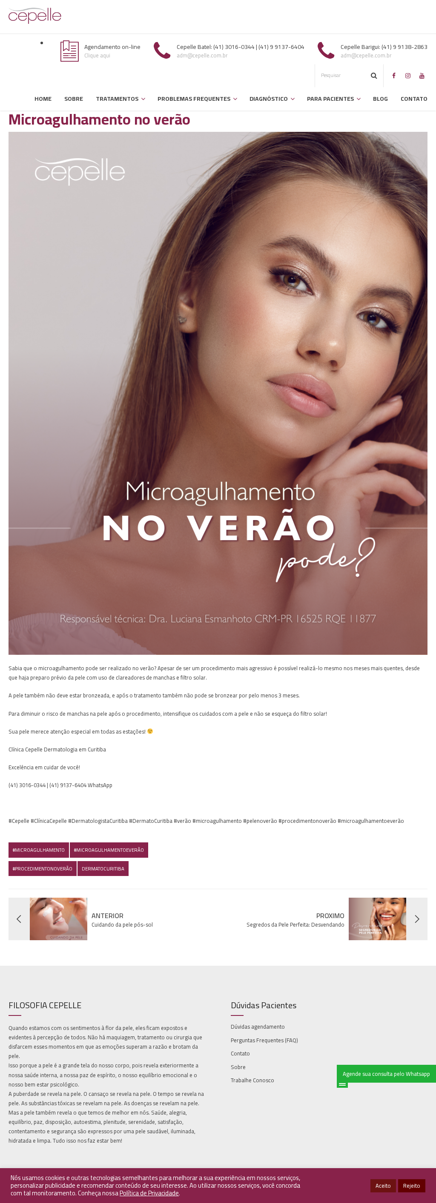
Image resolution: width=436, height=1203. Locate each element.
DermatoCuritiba (103, 868)
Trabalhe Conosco (252, 1080)
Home (43, 98)
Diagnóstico (269, 98)
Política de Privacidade (149, 1193)
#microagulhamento (39, 849)
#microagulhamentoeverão (109, 849)
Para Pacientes (330, 98)
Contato (414, 98)
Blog (380, 98)
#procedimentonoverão (42, 868)
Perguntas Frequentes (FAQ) (264, 1040)
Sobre (73, 98)
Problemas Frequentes (194, 98)
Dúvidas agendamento (258, 1026)
